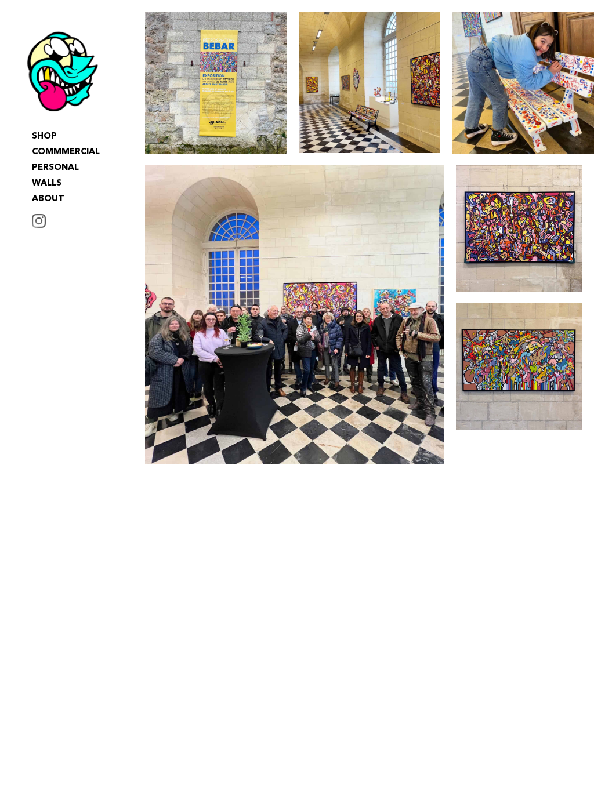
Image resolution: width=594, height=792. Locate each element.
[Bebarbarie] (62, 71)
